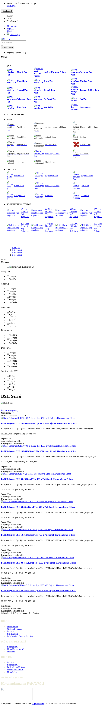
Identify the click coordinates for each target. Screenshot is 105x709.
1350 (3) (13, 335)
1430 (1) (13, 338)
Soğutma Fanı (86, 72)
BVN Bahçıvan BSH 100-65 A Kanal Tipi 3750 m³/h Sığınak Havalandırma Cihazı (39, 423)
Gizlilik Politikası (14, 629)
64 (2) (11, 387)
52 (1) (11, 378)
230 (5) (12, 276)
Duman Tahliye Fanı (89, 90)
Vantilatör (48, 107)
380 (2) (12, 279)
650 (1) (12, 355)
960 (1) (12, 299)
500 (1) (12, 297)
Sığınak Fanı (49, 90)
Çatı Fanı (21, 107)
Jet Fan (83, 99)
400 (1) (12, 353)
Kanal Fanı (22, 81)
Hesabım (11, 652)
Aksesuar (85, 195)
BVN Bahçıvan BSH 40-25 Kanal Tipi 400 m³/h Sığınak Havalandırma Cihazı (37, 479)
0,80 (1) (12, 314)
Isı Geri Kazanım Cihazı (55, 72)
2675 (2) (13, 343)
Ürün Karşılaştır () (15, 649)
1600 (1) (13, 361)
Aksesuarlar (85, 107)
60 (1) (11, 384)
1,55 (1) (12, 317)
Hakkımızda (12, 626)
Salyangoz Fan (24, 99)
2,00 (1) (12, 320)
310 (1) (12, 294)
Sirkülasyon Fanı (52, 153)
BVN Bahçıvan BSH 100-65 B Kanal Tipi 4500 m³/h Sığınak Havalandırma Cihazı (39, 451)
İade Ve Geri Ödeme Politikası (20, 636)
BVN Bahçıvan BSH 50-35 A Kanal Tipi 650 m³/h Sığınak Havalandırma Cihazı (38, 507)
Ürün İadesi (12, 672)
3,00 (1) (12, 325)
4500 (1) (13, 366)
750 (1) (12, 358)
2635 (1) (13, 340)
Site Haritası (12, 634)
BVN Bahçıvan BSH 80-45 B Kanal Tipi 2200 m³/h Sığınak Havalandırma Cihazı (38, 590)
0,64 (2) (12, 312)
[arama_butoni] (2, 45)
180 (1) (12, 291)
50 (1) (11, 376)
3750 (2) (13, 363)
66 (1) (11, 389)
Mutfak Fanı (86, 81)
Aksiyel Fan (22, 90)
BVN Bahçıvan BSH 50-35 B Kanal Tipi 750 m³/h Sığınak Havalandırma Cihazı (38, 535)
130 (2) (12, 288)
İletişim (10, 631)
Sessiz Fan (48, 81)
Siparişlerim (12, 647)
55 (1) (11, 381)
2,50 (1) (12, 323)
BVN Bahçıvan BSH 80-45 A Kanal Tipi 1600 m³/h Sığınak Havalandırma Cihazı (38, 563)
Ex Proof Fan (50, 99)
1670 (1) (13, 302)
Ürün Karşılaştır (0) (9, 410)
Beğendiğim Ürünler (16, 667)
